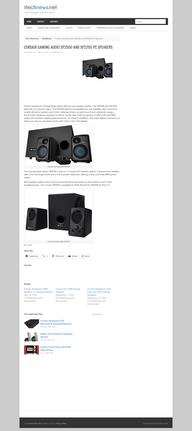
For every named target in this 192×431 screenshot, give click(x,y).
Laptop (69, 28)
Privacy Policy (61, 423)
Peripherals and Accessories (110, 28)
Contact (41, 21)
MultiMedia (46, 39)
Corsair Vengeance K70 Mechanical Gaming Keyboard (55, 322)
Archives (54, 21)
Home (29, 21)
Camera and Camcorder (49, 28)
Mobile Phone (82, 28)
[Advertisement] (113, 9)
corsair (28, 245)
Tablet (133, 28)
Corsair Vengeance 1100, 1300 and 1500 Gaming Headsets (99, 292)
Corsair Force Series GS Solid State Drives (55, 348)
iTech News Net (32, 39)
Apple (29, 28)
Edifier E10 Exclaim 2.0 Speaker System (56, 335)
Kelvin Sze (31, 52)
